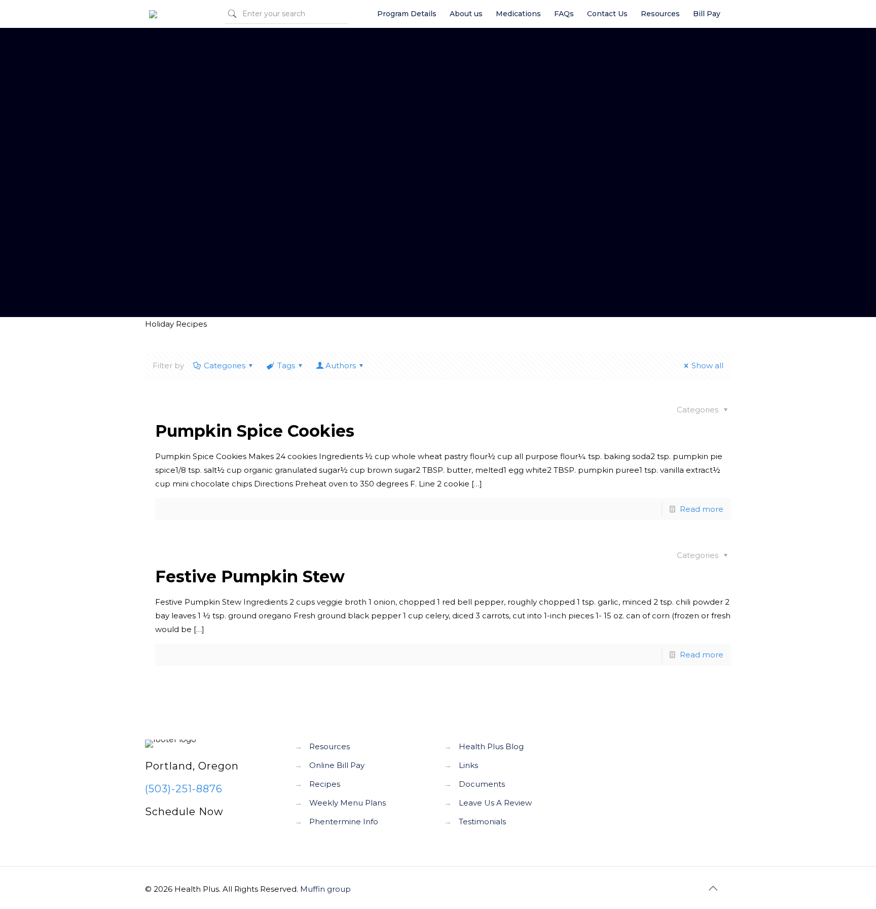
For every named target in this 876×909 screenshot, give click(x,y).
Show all (707, 365)
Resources (329, 746)
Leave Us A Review (495, 803)
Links (468, 765)
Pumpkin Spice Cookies (254, 431)
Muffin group (325, 889)
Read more (701, 509)
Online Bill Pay (336, 765)
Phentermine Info (343, 821)
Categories (224, 365)
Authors (340, 365)
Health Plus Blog (491, 746)
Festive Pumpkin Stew (250, 576)
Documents (482, 784)
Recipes (324, 784)
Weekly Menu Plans (347, 803)
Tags (286, 365)
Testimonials (482, 821)
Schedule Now (184, 812)
